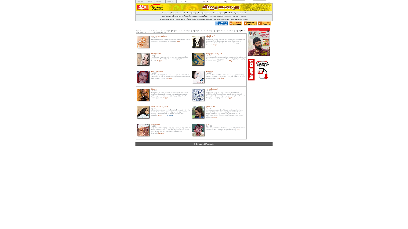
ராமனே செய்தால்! (212, 89)
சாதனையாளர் (196, 16)
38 (236, 31)
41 (244, 31)
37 (233, 31)
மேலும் (246, 19)
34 (224, 31)
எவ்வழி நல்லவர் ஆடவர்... (214, 54)
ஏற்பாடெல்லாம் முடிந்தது (159, 36)
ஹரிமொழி (217, 19)
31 (216, 31)
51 (163, 32)
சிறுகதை (213, 16)
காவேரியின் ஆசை (157, 71)
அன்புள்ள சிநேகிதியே (224, 16)
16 (173, 31)
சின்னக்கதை (164, 19)
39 (239, 31)
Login (268, 2)
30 (213, 31)
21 (187, 31)
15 (170, 31)
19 (181, 31)
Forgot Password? (219, 2)
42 (137, 32)
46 (148, 32)
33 (221, 31)
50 (160, 32)
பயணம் (243, 16)
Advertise (159, 2)
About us (170, 2)
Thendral (140, 2)
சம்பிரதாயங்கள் (156, 54)
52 (166, 32)
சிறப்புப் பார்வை (176, 16)
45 (145, 32)
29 (210, 31)
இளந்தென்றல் (191, 19)
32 (219, 31)
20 (184, 31)
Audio (150, 2)
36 (230, 31)
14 (167, 31)
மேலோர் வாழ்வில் (236, 19)
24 (196, 31)
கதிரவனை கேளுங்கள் (204, 19)
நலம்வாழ (205, 16)
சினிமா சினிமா (181, 19)
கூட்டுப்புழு (209, 71)
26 (201, 31)
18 (178, 31)
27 (204, 31)
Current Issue (166, 13)
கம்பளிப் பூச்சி (210, 36)
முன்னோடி (236, 16)
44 (143, 32)
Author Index (186, 13)
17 (176, 31)
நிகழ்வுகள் (225, 19)
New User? (207, 2)
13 (164, 31)
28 (207, 31)
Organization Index (209, 13)
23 (193, 31)
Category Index (197, 13)
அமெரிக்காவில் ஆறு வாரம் (160, 107)
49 (157, 32)
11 (158, 31)
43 (140, 32)
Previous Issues (176, 13)
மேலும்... (179, 41)
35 (227, 31)
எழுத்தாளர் (166, 16)
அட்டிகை (154, 89)
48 (154, 32)
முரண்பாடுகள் (210, 107)
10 (156, 31)
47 (151, 32)
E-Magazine (220, 13)
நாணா (208, 124)
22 (190, 31)
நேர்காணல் (186, 16)
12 (161, 31)
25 (199, 31)
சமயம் (172, 19)
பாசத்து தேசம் (155, 124)
